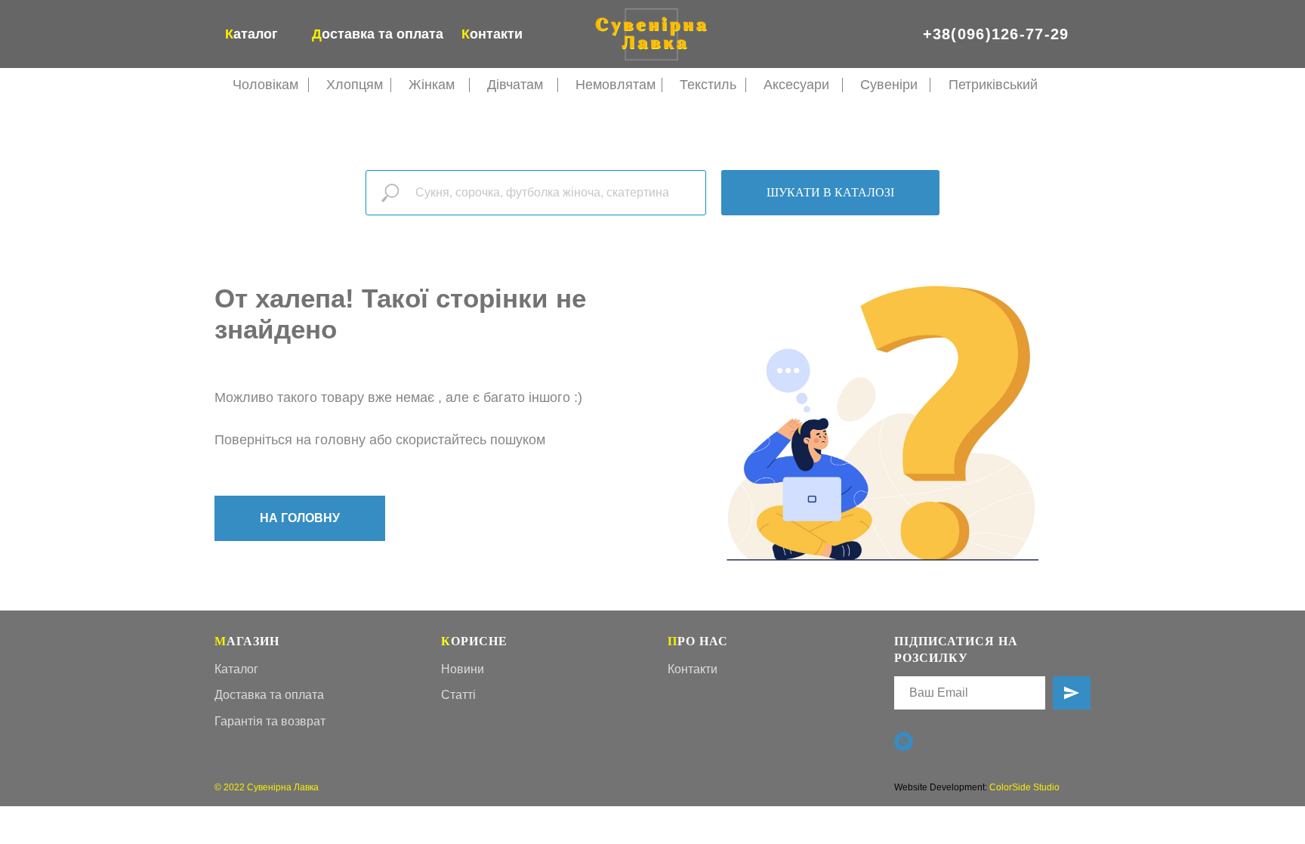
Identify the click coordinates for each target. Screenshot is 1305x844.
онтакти (492, 34)
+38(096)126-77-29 (996, 34)
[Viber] (903, 741)
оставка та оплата (377, 34)
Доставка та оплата (269, 694)
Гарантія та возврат (269, 721)
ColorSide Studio (1024, 787)
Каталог (236, 669)
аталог (251, 34)
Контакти (692, 669)
